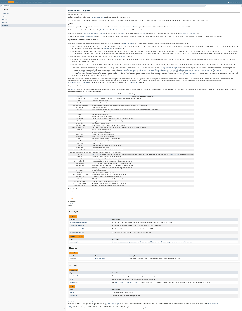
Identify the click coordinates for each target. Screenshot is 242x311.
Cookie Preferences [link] (134, 308)
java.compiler (74, 242)
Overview (4, 2)
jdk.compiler (5, 5)
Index (40, 2)
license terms (93, 308)
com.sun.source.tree (77, 225)
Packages (5, 19)
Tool (71, 279)
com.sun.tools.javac (77, 232)
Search (45, 2)
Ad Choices (147, 308)
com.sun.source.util (77, 229)
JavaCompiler (120, 33)
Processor (73, 295)
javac (5, 16)
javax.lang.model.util (178, 242)
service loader (126, 30)
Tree (16, 2)
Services (5, 25)
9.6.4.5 (73, 89)
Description (5, 13)
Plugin (72, 292)
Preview (21, 2)
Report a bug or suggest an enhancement (80, 302)
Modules (4, 22)
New (27, 2)
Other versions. (212, 303)
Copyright (71, 306)
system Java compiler (98, 17)
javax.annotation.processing (121, 242)
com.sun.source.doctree (78, 222)
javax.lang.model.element (149, 242)
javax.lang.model (135, 242)
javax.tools (188, 242)
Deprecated (33, 2)
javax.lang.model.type (164, 242)
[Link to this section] (75, 24)
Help (49, 2)
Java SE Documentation (111, 303)
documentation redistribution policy (113, 308)
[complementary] (134, 308)
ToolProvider (74, 282)
